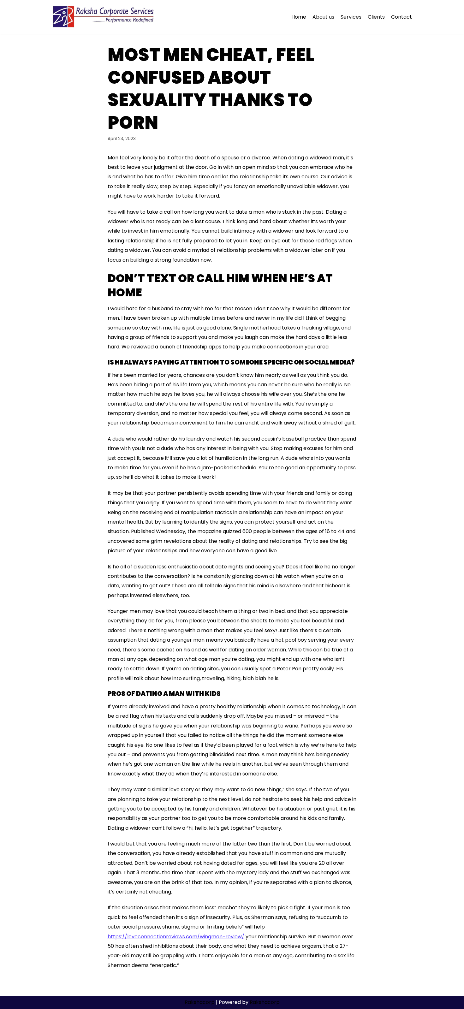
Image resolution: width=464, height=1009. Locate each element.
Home (298, 17)
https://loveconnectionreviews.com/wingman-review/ (176, 936)
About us (323, 17)
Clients (376, 17)
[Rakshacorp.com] (104, 17)
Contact (401, 17)
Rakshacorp (200, 1002)
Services (351, 17)
